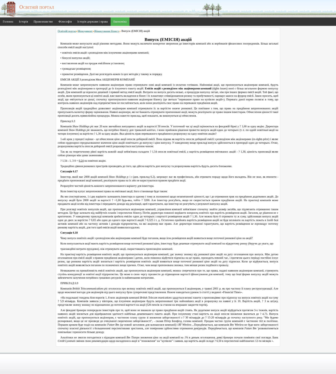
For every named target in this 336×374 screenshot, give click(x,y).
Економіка (120, 21)
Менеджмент (85, 31)
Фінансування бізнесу (106, 31)
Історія (23, 21)
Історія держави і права (92, 21)
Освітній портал (67, 31)
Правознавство (43, 21)
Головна (8, 21)
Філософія (65, 21)
